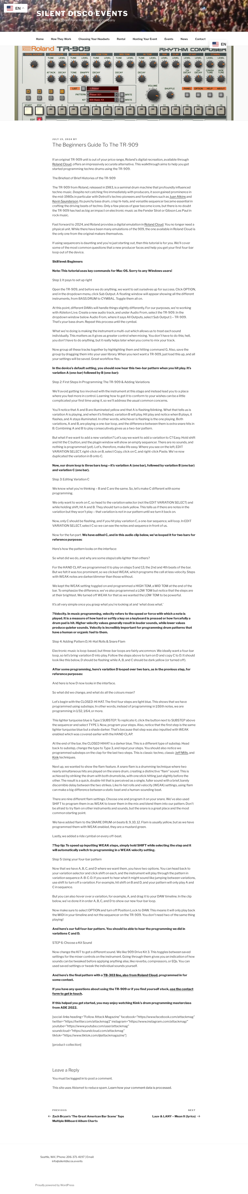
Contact (200, 39)
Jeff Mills (181, 753)
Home (40, 39)
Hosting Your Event (145, 39)
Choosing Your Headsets (93, 39)
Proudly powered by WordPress (54, 1185)
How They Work (61, 39)
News (184, 39)
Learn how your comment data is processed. (140, 1088)
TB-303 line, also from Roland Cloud (130, 975)
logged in (77, 1078)
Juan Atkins (178, 196)
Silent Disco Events (82, 13)
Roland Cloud (61, 164)
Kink (55, 757)
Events (168, 39)
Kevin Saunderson (65, 201)
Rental (121, 39)
